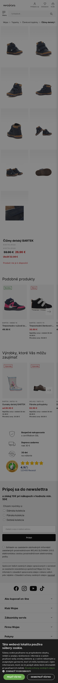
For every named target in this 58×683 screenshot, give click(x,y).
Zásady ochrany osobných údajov (40, 668)
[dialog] (29, 341)
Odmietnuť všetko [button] (41, 677)
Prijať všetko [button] (14, 677)
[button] (29, 671)
